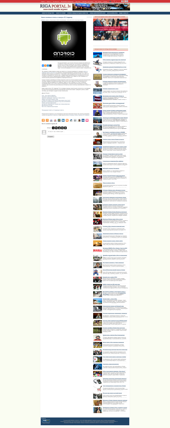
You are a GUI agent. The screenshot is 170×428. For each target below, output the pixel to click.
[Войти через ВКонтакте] (56, 128)
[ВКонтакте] (43, 66)
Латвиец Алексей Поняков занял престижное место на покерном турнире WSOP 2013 (114, 176)
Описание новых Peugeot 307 (49, 96)
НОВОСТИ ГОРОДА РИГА (48, 13)
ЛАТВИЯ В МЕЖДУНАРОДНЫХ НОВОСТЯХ (77, 13)
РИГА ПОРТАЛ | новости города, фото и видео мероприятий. (100, 420)
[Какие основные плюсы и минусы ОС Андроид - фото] (64, 61)
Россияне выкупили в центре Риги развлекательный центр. (111, 125)
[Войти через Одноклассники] (65, 128)
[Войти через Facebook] (59, 128)
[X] (50, 66)
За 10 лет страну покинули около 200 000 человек (115, 320)
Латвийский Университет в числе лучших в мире (115, 146)
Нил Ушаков (118, 133)
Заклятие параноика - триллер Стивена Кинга (53, 98)
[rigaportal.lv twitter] (125, 1)
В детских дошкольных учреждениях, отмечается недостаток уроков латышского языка (115, 314)
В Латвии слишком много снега (110, 88)
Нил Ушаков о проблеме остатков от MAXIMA (114, 132)
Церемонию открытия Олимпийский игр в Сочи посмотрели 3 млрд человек (114, 67)
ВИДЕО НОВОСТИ (123, 13)
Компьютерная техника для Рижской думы (113, 306)
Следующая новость (59, 110)
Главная (43, 1)
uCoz (47, 418)
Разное (81, 20)
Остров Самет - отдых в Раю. (110, 298)
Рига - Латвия (98, 1)
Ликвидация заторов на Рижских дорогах (113, 233)
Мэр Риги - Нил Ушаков (87, 1)
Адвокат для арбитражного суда (50, 99)
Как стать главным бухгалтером (50, 106)
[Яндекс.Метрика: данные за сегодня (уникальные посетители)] (46, 423)
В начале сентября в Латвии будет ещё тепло (114, 327)
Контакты (66, 422)
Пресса (82, 422)
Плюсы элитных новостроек (49, 102)
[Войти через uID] (53, 128)
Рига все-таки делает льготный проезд (112, 393)
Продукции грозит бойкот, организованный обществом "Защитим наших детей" (113, 104)
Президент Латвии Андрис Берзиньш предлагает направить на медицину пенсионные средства (115, 212)
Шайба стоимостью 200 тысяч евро (111, 284)
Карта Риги (77, 1)
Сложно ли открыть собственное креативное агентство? (56, 100)
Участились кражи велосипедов (111, 364)
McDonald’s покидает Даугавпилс (111, 168)
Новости (49, 1)
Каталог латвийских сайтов (92, 422)
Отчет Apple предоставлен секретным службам (114, 356)
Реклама (105, 1)
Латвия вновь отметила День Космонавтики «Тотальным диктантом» (114, 336)
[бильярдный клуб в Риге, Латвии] (101, 10)
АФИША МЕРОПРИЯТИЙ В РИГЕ (97, 13)
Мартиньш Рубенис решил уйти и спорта (113, 219)
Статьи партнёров (103, 422)
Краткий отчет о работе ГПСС (110, 277)
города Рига (123, 292)
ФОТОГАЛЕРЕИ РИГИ (112, 13)
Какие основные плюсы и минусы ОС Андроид (77, 115)
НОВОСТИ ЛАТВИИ (60, 13)
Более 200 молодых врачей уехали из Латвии (114, 269)
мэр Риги (113, 133)
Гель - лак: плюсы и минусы (49, 95)
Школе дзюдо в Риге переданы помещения (113, 342)
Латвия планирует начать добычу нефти (113, 240)
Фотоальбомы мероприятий (67, 1)
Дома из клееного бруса (109, 182)
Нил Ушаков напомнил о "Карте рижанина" (113, 262)
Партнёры (111, 422)
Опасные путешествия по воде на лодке (113, 153)
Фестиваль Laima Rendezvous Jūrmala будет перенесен (110, 35)
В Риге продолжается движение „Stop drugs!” (114, 371)
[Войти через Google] (62, 128)
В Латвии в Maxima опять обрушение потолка (114, 190)
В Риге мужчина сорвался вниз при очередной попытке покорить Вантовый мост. (114, 60)
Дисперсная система (47, 105)
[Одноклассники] (45, 66)
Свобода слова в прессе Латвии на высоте (113, 139)
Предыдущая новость (47, 110)
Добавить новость (45, 20)
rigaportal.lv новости (52, 115)
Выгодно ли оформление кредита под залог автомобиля (56, 101)
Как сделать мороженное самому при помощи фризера (56, 104)
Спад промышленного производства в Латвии (114, 385)
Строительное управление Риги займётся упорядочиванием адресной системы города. (114, 162)
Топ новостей (56, 1)
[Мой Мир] (48, 66)
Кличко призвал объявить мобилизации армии (114, 110)
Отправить (50, 136)
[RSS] (122, 1)
